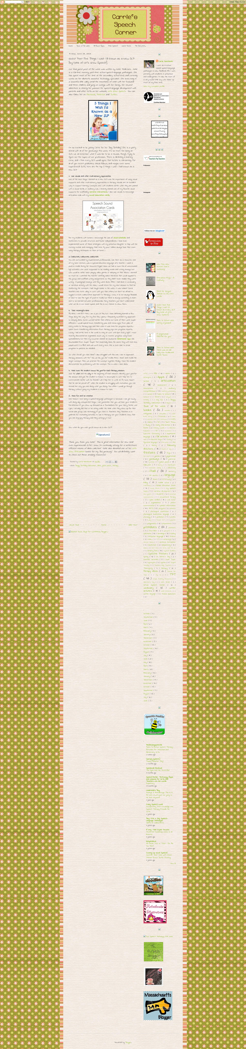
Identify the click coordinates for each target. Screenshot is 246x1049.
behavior (147, 397)
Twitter (113, 94)
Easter (146, 428)
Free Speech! (113, 46)
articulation (168, 380)
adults (168, 373)
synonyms (152, 562)
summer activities (152, 559)
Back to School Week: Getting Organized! (165, 321)
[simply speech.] (153, 759)
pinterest (161, 517)
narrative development (163, 491)
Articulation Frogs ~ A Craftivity (165, 279)
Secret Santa (149, 542)
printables (151, 527)
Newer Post (74, 524)
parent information (168, 505)
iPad (153, 471)
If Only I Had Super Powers (157, 829)
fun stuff (147, 456)
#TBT (146, 374)
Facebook (90, 94)
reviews (173, 536)
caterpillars (163, 414)
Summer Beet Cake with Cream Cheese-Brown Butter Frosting (159, 856)
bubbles (168, 410)
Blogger (128, 1042)
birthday (147, 400)
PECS (151, 508)
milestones (148, 485)
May (145, 662)
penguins (162, 508)
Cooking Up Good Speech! (156, 852)
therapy (115, 465)
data (99, 465)
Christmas (162, 416)
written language (150, 594)
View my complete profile (154, 86)
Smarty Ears (153, 550)
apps (161, 377)
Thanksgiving (149, 568)
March (146, 627)
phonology (147, 517)
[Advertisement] (103, 503)
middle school (164, 482)
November (148, 641)
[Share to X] (113, 462)
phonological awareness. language (157, 514)
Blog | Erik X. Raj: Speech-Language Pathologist (157, 819)
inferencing (172, 467)
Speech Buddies (170, 551)
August (147, 652)
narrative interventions (98, 192)
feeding (169, 439)
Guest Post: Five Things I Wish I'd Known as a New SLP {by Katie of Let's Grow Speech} (166, 309)
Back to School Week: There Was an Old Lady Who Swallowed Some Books (165, 351)
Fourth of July (166, 449)
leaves (155, 479)
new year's (148, 494)
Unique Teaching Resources (162, 579)
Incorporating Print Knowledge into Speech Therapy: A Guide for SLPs (159, 809)
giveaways (155, 459)
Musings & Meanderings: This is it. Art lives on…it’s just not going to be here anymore (159, 795)
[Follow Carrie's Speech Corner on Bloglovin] (155, 232)
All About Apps (99, 46)
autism (150, 394)
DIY (159, 422)
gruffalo (152, 462)
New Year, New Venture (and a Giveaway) (163, 267)
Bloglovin (169, 403)
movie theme (155, 488)
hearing (160, 465)
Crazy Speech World (154, 804)
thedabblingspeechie (154, 744)
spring (147, 556)
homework (172, 465)
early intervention (163, 425)
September (152, 545)
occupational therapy (168, 497)
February (148, 630)
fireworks (165, 442)
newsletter (160, 494)
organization (157, 502)
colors (174, 416)
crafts (173, 419)
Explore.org (150, 783)
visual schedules (119, 237)
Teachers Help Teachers (163, 565)
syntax (163, 562)
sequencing (166, 545)
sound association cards (99, 195)
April (146, 624)
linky (147, 482)
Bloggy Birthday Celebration (86, 465)
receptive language (156, 536)
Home (71, 46)
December (148, 638)
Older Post (132, 524)
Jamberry (172, 471)
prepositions (167, 523)
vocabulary (150, 588)
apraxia (147, 381)
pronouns (172, 527)
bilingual (169, 397)
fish (174, 442)
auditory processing (169, 391)
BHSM (158, 397)
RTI (158, 539)
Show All (173, 863)
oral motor (171, 500)
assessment (163, 385)
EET (158, 430)
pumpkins (167, 531)
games (158, 456)
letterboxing (167, 479)
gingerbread (171, 456)
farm (145, 439)
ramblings (161, 533)
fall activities (163, 436)
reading (173, 533)
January (147, 634)
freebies (150, 452)
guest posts (107, 465)
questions (148, 533)
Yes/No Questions (169, 594)
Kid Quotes (154, 475)
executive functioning (152, 433)
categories (148, 413)
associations (150, 388)
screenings (167, 539)
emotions (168, 431)
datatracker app (124, 338)
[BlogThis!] (110, 462)
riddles (150, 539)
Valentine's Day (150, 582)
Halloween (148, 464)
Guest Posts (126, 46)
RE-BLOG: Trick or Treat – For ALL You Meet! (159, 844)
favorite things (157, 439)
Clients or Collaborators (155, 822)
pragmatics (152, 523)
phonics (173, 508)
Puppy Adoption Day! (154, 761)
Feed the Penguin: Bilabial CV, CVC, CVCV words (165, 294)
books (148, 410)
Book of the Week (83, 46)
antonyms (148, 377)
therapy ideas (151, 571)
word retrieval (166, 591)
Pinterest (100, 94)
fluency (155, 445)
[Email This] (107, 462)
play (150, 520)
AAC (156, 373)
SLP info (155, 548)
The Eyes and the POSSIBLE (158, 770)
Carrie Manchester (166, 61)
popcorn (173, 520)
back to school (164, 394)
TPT (173, 574)
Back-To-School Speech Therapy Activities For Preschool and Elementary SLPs (159, 750)
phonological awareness (160, 511)
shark (146, 548)
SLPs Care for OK (169, 548)
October (147, 613)
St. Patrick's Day (163, 556)
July (145, 655)
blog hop (160, 399)
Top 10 (159, 575)
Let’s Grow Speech (116, 91)
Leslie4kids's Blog (153, 790)
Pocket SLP (161, 520)
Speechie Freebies (158, 553)
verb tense (166, 582)
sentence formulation (167, 542)
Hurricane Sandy (155, 468)
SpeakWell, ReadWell (154, 768)
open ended (155, 499)
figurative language (151, 442)
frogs (169, 453)
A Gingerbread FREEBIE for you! (164, 335)
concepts (164, 419)
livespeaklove (151, 841)
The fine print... (140, 46)
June (146, 620)
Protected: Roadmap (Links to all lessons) (159, 833)
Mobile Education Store (166, 485)
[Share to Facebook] (116, 462)
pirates (173, 517)
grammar (172, 459)
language (170, 475)
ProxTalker (153, 530)
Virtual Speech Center (155, 585)
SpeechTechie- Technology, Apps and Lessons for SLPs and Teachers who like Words (159, 779)
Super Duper (170, 559)
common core (152, 419)
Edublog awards (159, 428)
